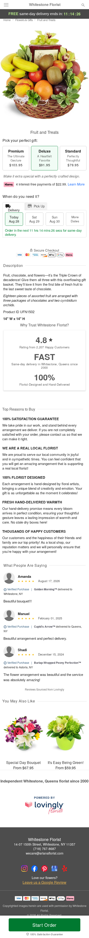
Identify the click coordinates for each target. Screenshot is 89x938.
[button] (79, 927)
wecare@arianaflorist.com (44, 853)
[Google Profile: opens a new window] (54, 868)
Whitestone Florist (44, 4)
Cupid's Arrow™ (44, 626)
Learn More (76, 184)
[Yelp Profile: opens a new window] (64, 868)
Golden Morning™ (45, 589)
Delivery (14, 209)
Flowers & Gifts (24, 20)
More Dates (75, 219)
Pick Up (39, 206)
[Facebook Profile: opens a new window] (34, 868)
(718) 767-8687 (44, 848)
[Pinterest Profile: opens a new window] (44, 868)
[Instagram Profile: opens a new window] (24, 868)
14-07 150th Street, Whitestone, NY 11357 (44, 844)
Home (7, 20)
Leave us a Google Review (44, 882)
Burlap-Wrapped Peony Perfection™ (57, 663)
